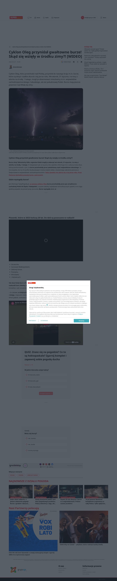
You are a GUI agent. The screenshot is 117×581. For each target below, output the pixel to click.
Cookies (39, 316)
